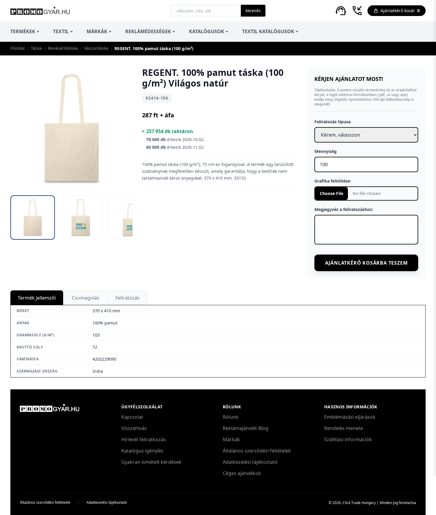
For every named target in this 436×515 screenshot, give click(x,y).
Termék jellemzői (37, 298)
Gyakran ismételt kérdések (151, 462)
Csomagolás (85, 298)
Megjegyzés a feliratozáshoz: (343, 209)
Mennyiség (325, 151)
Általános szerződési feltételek (257, 450)
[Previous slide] (20, 126)
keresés (253, 10)
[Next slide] (123, 126)
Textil (61, 31)
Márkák (97, 31)
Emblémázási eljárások (349, 417)
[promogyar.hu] (40, 11)
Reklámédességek (148, 31)
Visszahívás (134, 428)
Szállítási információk (348, 439)
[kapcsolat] (341, 11)
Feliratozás (127, 298)
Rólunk (230, 417)
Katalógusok (206, 31)
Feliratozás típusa (332, 121)
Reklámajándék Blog (245, 428)
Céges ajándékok (242, 473)
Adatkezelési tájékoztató (250, 462)
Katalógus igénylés (142, 450)
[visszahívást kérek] (357, 11)
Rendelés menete (343, 428)
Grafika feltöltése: (332, 181)
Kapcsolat (132, 417)
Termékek (22, 31)
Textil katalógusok (268, 31)
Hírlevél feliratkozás (143, 439)
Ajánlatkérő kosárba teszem (366, 263)
